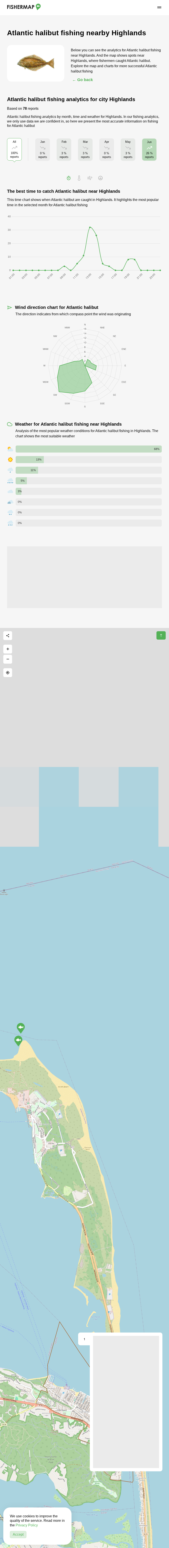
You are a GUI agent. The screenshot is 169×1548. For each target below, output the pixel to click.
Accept (18, 1534)
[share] (7, 635)
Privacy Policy (27, 1525)
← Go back (82, 80)
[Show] (18, 1041)
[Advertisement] (84, 577)
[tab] (68, 178)
